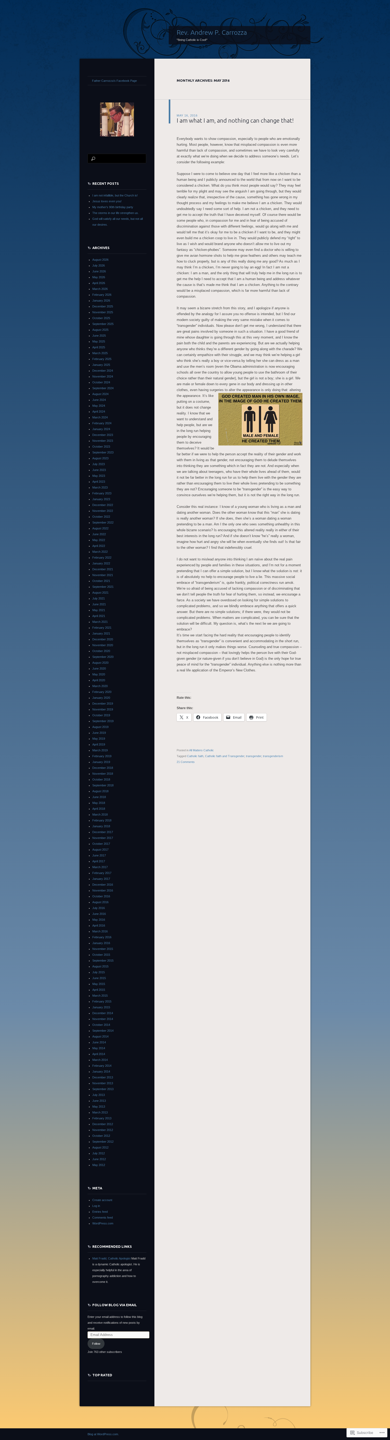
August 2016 (100, 902)
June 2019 (99, 732)
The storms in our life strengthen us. (115, 213)
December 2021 (102, 569)
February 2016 (101, 937)
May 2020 (98, 674)
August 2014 (100, 1036)
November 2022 (102, 510)
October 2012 (101, 1135)
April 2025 (98, 347)
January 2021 (101, 633)
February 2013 (101, 1118)
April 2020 (98, 680)
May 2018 (98, 802)
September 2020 (103, 656)
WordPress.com (102, 1223)
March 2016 (100, 931)
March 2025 (100, 353)
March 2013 (100, 1112)
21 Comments (186, 762)
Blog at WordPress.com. (103, 1434)
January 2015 (101, 1007)
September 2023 (103, 452)
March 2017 (100, 867)
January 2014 (101, 1071)
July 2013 (98, 1094)
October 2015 (101, 954)
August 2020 (100, 662)
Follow (96, 1343)
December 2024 (102, 370)
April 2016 (98, 925)
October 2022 (101, 516)
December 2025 (102, 306)
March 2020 (100, 686)
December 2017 (102, 832)
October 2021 (101, 580)
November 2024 (102, 376)
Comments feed (102, 1217)
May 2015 (98, 983)
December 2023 (102, 434)
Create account (102, 1200)
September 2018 (103, 785)
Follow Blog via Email (114, 1305)
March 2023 (100, 487)
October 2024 (101, 382)
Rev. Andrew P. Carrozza (212, 32)
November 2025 (102, 312)
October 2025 (101, 318)
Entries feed (100, 1211)
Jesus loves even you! (107, 201)
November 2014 (102, 1019)
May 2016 (98, 919)
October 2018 (101, 779)
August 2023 (100, 458)
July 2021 (98, 598)
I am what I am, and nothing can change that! (235, 120)
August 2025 (100, 329)
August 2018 (100, 791)
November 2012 (102, 1130)
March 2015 (100, 995)
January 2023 (101, 499)
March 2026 (100, 288)
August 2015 (100, 966)
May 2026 (98, 277)
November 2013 (102, 1083)
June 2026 (99, 271)
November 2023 (102, 440)
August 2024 (100, 394)
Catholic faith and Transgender (224, 756)
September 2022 (103, 522)
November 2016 (102, 890)
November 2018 (102, 773)
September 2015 (103, 960)
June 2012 (99, 1159)
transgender (253, 756)
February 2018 (101, 820)
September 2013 (103, 1089)
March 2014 (100, 1059)
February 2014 (101, 1065)
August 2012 (100, 1147)
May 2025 (98, 341)
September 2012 (103, 1141)
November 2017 (102, 837)
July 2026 (98, 265)
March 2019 (100, 750)
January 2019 (101, 762)
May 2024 (98, 405)
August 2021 (100, 592)
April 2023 (98, 481)
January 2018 (101, 826)
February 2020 (101, 691)
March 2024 (100, 417)
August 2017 (100, 849)
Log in (96, 1205)
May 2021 (98, 610)
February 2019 (101, 756)
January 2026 (101, 300)
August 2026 (100, 259)
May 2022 (98, 540)
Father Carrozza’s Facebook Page (114, 80)
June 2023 (99, 470)
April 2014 (98, 1054)
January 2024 (101, 429)
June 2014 (99, 1042)
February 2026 (101, 294)
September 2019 (103, 721)
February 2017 (101, 873)
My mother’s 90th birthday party (112, 207)
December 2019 (102, 703)
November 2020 (102, 645)
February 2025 (101, 359)
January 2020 (101, 697)
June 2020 (99, 668)
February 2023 (101, 493)
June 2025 (99, 335)
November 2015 (102, 948)
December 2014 (102, 1013)
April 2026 (98, 283)
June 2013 (99, 1100)
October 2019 (101, 715)
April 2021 (98, 616)
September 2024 (103, 388)
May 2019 (98, 738)
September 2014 (103, 1030)
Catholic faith (195, 756)
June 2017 (99, 855)
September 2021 (103, 586)
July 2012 (98, 1153)
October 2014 (101, 1024)
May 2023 (98, 475)
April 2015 (98, 989)
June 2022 (99, 534)
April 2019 (98, 744)
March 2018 (100, 814)
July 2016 (98, 908)
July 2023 (98, 464)
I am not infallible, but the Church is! (115, 195)
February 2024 (101, 423)
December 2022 (102, 505)
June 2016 (99, 913)
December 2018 (102, 767)
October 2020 (101, 651)
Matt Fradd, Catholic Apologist (111, 1258)
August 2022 (100, 528)
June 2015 (99, 978)
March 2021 (100, 621)
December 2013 (102, 1077)
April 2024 (98, 411)
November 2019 (102, 709)
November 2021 (102, 575)
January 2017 (101, 878)
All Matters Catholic (201, 750)
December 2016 (102, 884)
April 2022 (98, 545)
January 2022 (101, 563)
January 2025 (101, 364)
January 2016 (101, 943)
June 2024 (99, 399)
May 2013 (98, 1106)
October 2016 (101, 896)
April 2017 (98, 861)
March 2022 (100, 551)
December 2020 (102, 639)
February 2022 (101, 557)
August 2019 (100, 726)
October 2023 (101, 446)
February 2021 (101, 627)
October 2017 (101, 843)
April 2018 (98, 808)
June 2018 (99, 797)
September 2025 (103, 323)
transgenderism (273, 756)
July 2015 (98, 972)
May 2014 (98, 1048)
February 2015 (101, 1001)
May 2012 (98, 1165)
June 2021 (99, 604)
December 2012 (102, 1124)
